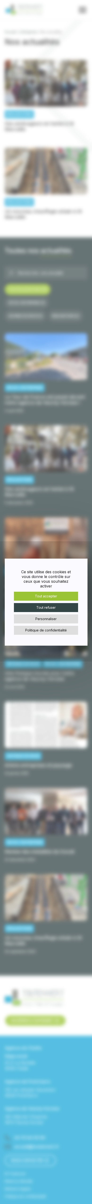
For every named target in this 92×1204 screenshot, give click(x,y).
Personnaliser (46, 619)
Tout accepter (46, 596)
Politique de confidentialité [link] (46, 630)
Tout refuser (46, 607)
